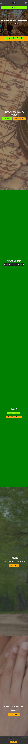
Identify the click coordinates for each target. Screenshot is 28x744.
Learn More (15, 739)
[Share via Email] (17, 38)
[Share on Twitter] (9, 38)
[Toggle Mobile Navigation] (1, 2)
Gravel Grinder (19, 118)
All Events (13, 565)
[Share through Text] (21, 38)
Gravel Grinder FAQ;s (13, 417)
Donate (14, 7)
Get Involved (13, 714)
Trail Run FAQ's (14, 413)
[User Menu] (26, 3)
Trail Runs (7, 118)
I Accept (13, 741)
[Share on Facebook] (5, 38)
